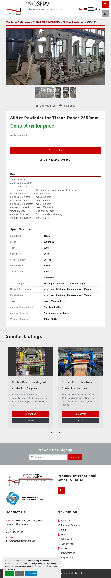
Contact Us (55, 150)
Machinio (80, 573)
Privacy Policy (68, 553)
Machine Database (70, 525)
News (64, 534)
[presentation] (52, 432)
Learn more (31, 574)
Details (30, 420)
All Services (67, 543)
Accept (9, 574)
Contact (65, 548)
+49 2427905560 (59, 159)
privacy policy (10, 569)
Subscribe (75, 457)
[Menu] (91, 9)
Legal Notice (67, 557)
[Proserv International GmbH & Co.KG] (29, 480)
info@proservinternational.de (20, 540)
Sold (63, 529)
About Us (65, 520)
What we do (67, 539)
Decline (19, 574)
